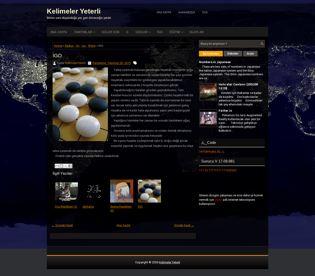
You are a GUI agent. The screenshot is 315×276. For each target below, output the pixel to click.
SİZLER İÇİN (110, 32)
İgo (84, 45)
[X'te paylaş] (65, 166)
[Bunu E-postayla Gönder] (57, 166)
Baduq (69, 45)
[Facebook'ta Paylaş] (70, 166)
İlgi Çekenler (211, 53)
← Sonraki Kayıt (62, 225)
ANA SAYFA (58, 32)
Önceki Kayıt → (184, 225)
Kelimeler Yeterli (74, 11)
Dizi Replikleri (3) (66, 206)
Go (78, 45)
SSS (205, 12)
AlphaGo (88, 206)
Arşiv (250, 53)
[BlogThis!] (61, 166)
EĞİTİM (176, 32)
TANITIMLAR (84, 32)
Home (58, 45)
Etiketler (232, 53)
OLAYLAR (197, 32)
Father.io (225, 110)
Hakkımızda (186, 12)
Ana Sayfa (164, 12)
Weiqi (92, 45)
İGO (160, 32)
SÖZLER (143, 32)
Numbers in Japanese (215, 62)
